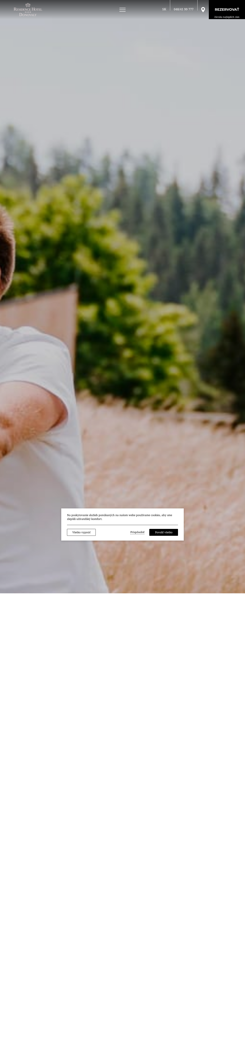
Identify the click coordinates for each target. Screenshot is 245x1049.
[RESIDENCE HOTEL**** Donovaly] (29, 9)
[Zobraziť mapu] (203, 9)
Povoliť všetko (163, 532)
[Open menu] (122, 10)
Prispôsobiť (137, 532)
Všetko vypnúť (81, 532)
